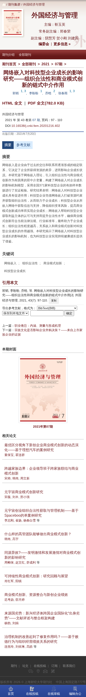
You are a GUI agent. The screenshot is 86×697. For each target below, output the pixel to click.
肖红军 (9, 581)
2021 (45, 64)
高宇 (15, 539)
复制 (53, 300)
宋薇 (7, 497)
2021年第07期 (43, 426)
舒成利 (31, 562)
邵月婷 (20, 599)
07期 (58, 64)
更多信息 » (62, 44)
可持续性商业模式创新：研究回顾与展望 (36, 576)
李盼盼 (33, 93)
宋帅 (7, 478)
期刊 (14, 666)
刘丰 (15, 497)
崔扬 (18, 520)
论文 (25, 666)
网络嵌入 (10, 263)
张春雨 (62, 93)
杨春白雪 (29, 520)
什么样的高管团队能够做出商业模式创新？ (37, 534)
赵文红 (20, 562)
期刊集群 (14, 4)
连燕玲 (9, 646)
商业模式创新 (52, 263)
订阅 (54, 666)
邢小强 (25, 497)
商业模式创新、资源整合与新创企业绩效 (36, 595)
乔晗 (48, 93)
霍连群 (20, 455)
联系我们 (69, 666)
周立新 (25, 478)
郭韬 (16, 93)
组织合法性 (30, 263)
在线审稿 (54, 693)
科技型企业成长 (15, 271)
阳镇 (18, 581)
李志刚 (9, 520)
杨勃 (7, 623)
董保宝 (9, 455)
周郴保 (9, 562)
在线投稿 (40, 666)
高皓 (29, 646)
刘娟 (15, 623)
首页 (11, 693)
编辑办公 (75, 693)
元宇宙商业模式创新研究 (23, 492)
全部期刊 (25, 54)
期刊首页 (9, 64)
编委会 (44, 44)
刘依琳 (20, 646)
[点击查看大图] (43, 390)
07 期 (36, 120)
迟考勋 (9, 599)
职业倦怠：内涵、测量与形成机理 (38, 325)
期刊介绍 (8, 54)
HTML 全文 (12, 103)
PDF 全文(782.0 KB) (46, 103)
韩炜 (15, 478)
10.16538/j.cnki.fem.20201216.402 (35, 125)
